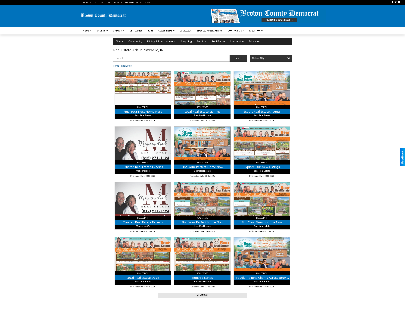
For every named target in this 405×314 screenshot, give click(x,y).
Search (238, 58)
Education (254, 41)
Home (116, 66)
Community (135, 41)
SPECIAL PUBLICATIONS (210, 30)
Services (202, 41)
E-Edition (118, 2)
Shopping (186, 41)
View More (202, 295)
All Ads (119, 41)
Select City (258, 58)
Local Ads (148, 2)
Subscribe (86, 2)
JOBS (150, 30)
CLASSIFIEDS (165, 30)
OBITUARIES (136, 30)
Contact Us (98, 2)
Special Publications (133, 2)
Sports (101, 30)
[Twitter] (396, 2)
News (86, 30)
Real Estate (218, 41)
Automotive (237, 41)
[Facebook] (392, 2)
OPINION (117, 30)
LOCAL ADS (186, 30)
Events (108, 2)
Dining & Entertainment (161, 41)
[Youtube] (399, 2)
